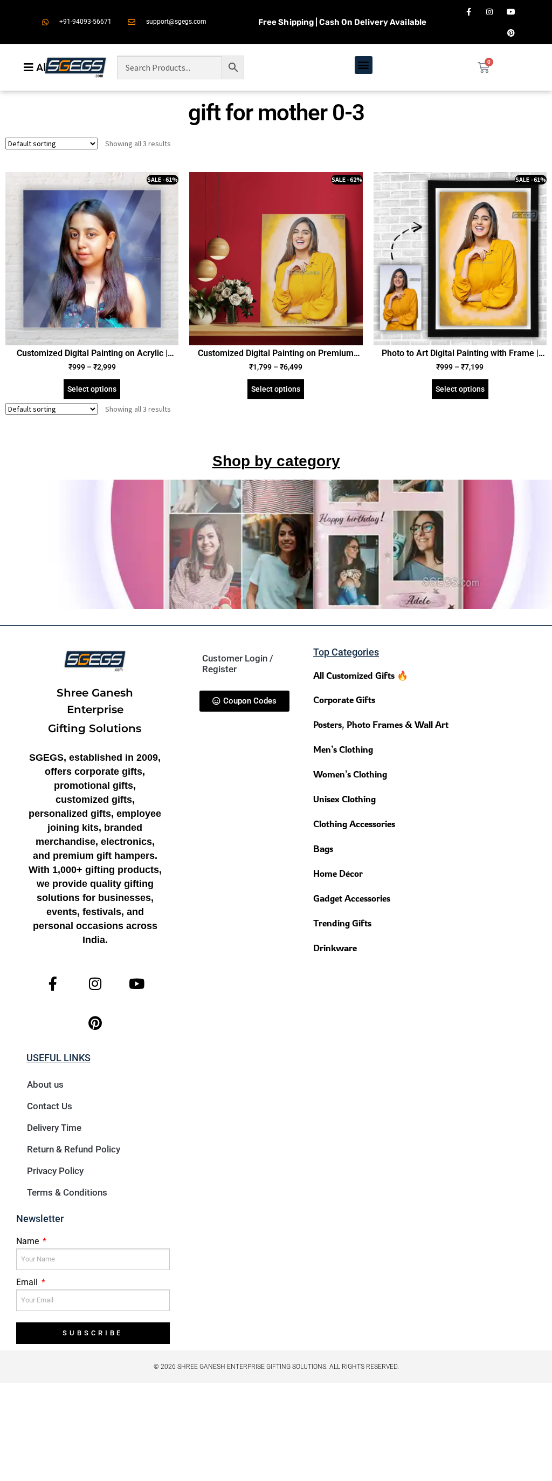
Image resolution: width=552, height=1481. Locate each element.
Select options (91, 389)
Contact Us (49, 1106)
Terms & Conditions (67, 1192)
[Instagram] (489, 11)
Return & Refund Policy (73, 1149)
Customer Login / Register (237, 663)
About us (45, 1084)
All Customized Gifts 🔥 (360, 675)
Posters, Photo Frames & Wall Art (380, 724)
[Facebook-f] (468, 11)
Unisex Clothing (344, 798)
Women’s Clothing (350, 774)
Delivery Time (54, 1127)
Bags (323, 848)
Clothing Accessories (354, 823)
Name (28, 1241)
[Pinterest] (510, 32)
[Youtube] (510, 11)
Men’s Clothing (343, 749)
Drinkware (335, 947)
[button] (363, 65)
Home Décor (338, 873)
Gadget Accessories (351, 898)
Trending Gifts (342, 923)
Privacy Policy (55, 1170)
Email (28, 1282)
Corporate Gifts (344, 699)
